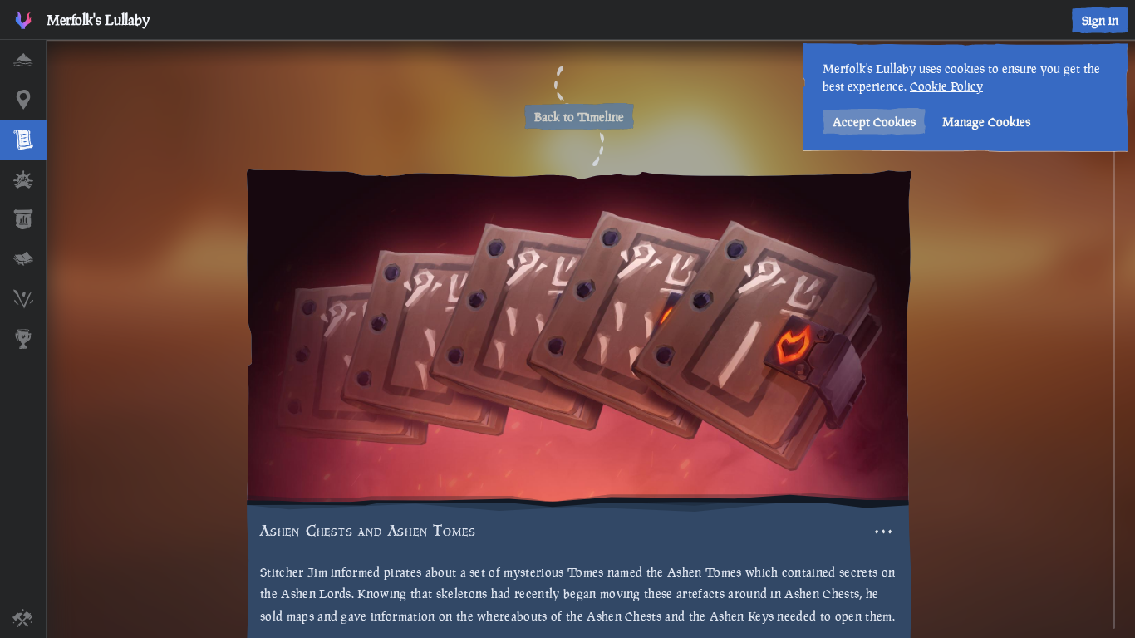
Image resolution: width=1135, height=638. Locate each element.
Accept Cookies (874, 121)
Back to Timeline (579, 116)
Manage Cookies (986, 121)
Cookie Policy (946, 86)
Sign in (1100, 20)
